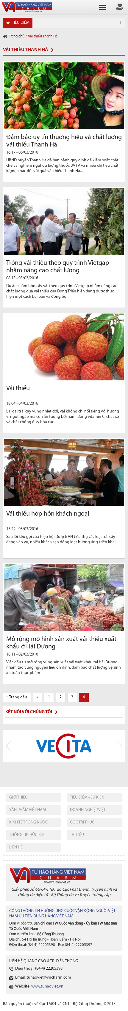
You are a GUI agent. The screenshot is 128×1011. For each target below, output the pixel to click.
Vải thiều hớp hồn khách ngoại (47, 514)
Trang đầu (18, 697)
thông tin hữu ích (26, 835)
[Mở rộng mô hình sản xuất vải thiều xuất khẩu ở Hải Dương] (64, 597)
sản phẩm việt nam (27, 810)
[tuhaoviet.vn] (27, 12)
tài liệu (77, 835)
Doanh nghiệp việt (88, 810)
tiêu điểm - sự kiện (87, 797)
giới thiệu (18, 797)
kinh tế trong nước (28, 822)
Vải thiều (18, 388)
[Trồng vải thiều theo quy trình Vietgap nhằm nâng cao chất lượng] (64, 221)
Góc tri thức (82, 822)
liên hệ (16, 847)
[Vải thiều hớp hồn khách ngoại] (64, 472)
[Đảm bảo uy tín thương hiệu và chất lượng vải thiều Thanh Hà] (64, 95)
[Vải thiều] (64, 347)
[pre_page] (37, 697)
